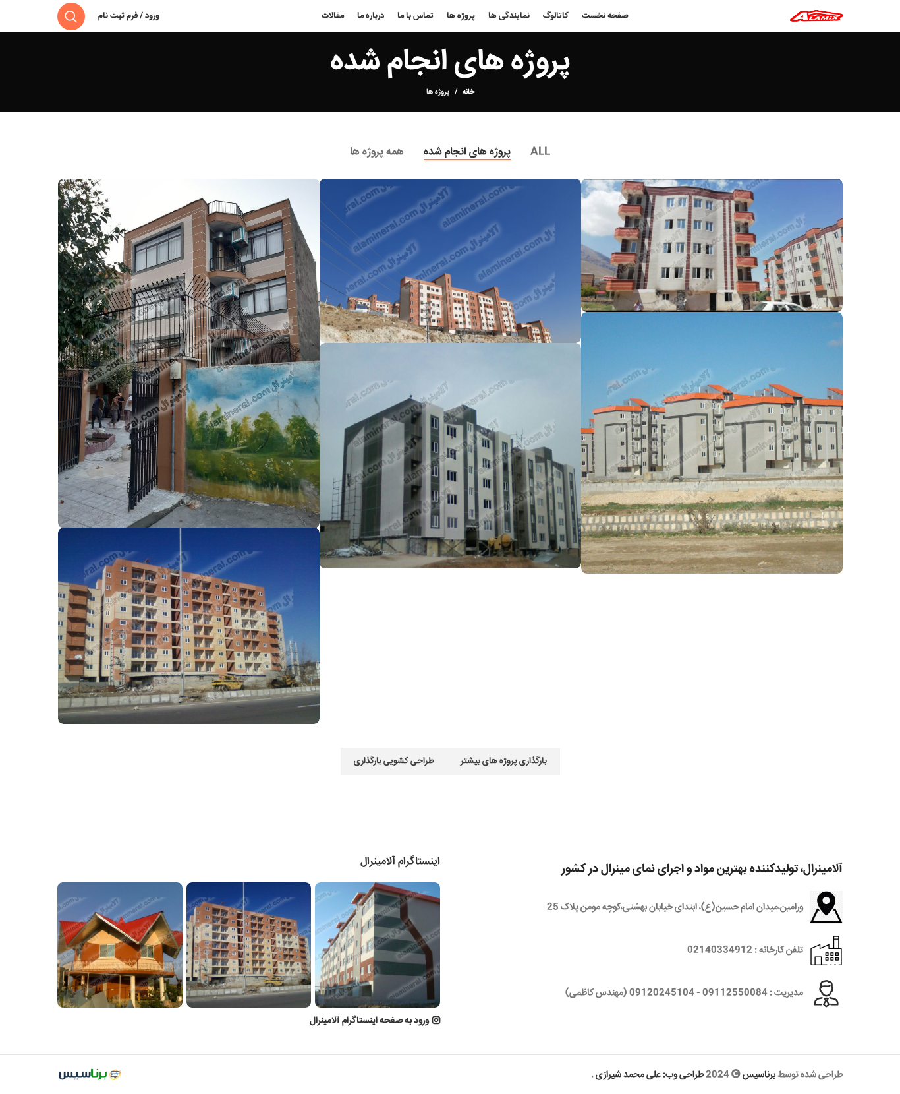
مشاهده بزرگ (591, 188)
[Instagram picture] (377, 945)
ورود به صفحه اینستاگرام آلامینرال (369, 1021)
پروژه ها (437, 92)
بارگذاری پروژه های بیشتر (504, 761)
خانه (468, 92)
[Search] (71, 16)
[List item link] (651, 950)
